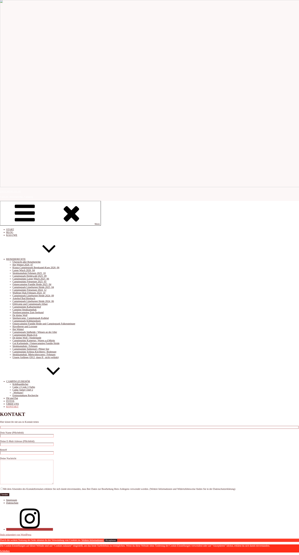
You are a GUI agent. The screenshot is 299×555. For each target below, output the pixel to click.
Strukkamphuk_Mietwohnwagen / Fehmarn (33, 354)
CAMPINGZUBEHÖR (18, 381)
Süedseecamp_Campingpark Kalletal (30, 318)
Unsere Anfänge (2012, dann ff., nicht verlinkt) (35, 357)
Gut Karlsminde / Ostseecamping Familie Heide (35, 343)
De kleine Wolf (19, 315)
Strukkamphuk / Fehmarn (25, 346)
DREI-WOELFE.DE (10, 191)
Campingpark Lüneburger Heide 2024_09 (33, 295)
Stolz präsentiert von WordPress (15, 534)
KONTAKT (12, 406)
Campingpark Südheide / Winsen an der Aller (34, 332)
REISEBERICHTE (16, 259)
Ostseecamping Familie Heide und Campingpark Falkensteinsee (43, 323)
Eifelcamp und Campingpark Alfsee (30, 304)
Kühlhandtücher (20, 384)
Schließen (5, 551)
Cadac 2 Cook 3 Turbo (23, 387)
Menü (97, 224)
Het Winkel (18, 329)
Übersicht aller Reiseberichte (26, 262)
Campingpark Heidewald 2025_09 (29, 276)
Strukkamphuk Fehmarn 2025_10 (29, 273)
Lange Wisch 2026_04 (23, 270)
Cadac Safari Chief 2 (22, 389)
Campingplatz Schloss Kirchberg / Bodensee (34, 351)
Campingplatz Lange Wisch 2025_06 (30, 278)
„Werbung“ (18, 392)
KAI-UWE (11, 235)
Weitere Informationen (92, 540)
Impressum (11, 500)
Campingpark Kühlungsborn (26, 321)
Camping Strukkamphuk (24, 309)
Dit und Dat (12, 398)
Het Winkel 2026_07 (22, 264)
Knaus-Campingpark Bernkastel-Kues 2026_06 (35, 267)
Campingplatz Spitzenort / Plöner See (30, 349)
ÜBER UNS (12, 403)
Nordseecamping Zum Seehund (28, 312)
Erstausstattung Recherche (25, 395)
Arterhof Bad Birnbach (23, 298)
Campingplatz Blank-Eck (24, 335)
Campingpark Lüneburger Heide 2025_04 (33, 287)
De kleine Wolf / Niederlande (26, 337)
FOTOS (10, 401)
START (10, 229)
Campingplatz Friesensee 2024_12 (29, 290)
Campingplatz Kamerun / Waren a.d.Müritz (33, 340)
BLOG (9, 232)
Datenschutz (12, 503)
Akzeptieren (110, 540)
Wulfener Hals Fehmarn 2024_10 (28, 292)
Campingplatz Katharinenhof (26, 306)
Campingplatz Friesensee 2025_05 (29, 281)
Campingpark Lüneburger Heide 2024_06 (33, 301)
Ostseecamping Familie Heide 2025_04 (31, 284)
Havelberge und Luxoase (24, 326)
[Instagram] (29, 529)
